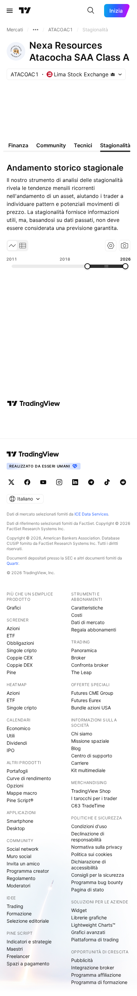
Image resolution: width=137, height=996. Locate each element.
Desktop (16, 828)
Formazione (19, 913)
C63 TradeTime (88, 805)
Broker (78, 657)
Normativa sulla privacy (96, 847)
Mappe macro (22, 793)
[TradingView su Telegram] (91, 482)
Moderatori (18, 885)
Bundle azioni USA (91, 707)
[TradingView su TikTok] (107, 482)
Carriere (79, 763)
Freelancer (18, 956)
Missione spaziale (90, 741)
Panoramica (84, 650)
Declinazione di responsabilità (87, 836)
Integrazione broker (92, 967)
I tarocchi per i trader (94, 798)
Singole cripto (22, 650)
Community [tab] (51, 145)
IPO (11, 750)
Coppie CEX (20, 657)
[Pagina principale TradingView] (25, 10)
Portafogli (17, 771)
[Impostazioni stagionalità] (110, 245)
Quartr (12, 563)
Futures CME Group (92, 693)
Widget (79, 910)
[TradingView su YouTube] (43, 482)
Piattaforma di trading (95, 939)
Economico (18, 728)
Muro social (19, 856)
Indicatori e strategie (29, 941)
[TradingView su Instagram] (59, 482)
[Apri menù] (9, 10)
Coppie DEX (20, 665)
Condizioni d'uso (89, 826)
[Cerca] (90, 10)
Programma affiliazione (96, 975)
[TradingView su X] (11, 482)
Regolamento (21, 878)
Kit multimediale (88, 770)
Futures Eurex (86, 700)
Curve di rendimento (29, 778)
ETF (11, 635)
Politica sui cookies (91, 854)
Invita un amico (23, 863)
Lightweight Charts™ (93, 925)
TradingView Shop (91, 791)
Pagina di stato (87, 889)
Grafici (14, 607)
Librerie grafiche (89, 917)
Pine (11, 672)
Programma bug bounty (97, 882)
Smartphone (20, 821)
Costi (76, 615)
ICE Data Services (91, 513)
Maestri (15, 949)
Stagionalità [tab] (115, 145)
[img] (113, 74)
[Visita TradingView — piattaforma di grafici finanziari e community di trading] (34, 403)
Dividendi (17, 743)
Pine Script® (20, 800)
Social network (23, 849)
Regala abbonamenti (93, 629)
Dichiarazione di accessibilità (88, 864)
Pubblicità (82, 960)
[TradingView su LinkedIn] (75, 482)
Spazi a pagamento (28, 963)
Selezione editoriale (28, 921)
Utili (11, 735)
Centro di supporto (91, 755)
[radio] (12, 245)
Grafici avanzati (88, 932)
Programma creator (28, 871)
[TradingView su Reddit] (123, 482)
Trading (15, 906)
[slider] (87, 266)
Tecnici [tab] (83, 145)
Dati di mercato (87, 622)
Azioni (13, 628)
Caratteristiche (87, 607)
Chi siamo (81, 733)
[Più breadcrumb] (36, 30)
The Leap (81, 672)
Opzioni (15, 785)
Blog (76, 748)
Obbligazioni (20, 643)
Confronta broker (89, 665)
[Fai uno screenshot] (124, 245)
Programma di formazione (99, 982)
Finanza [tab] (18, 145)
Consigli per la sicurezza (97, 875)
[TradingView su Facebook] (27, 482)
